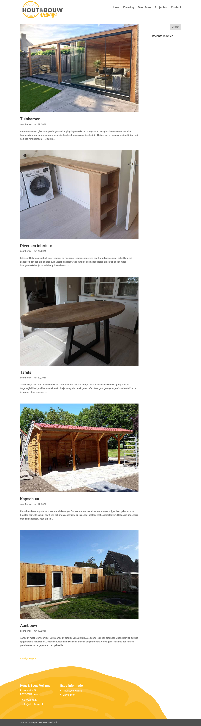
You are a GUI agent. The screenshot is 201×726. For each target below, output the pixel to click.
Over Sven (144, 7)
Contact (176, 7)
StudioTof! (52, 722)
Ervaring (128, 7)
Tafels (25, 372)
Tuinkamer (30, 119)
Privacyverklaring (72, 690)
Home (115, 7)
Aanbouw (28, 625)
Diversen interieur (36, 245)
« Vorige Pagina (28, 658)
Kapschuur (29, 498)
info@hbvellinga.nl (32, 704)
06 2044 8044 (29, 700)
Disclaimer (69, 694)
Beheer (28, 124)
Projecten (161, 7)
